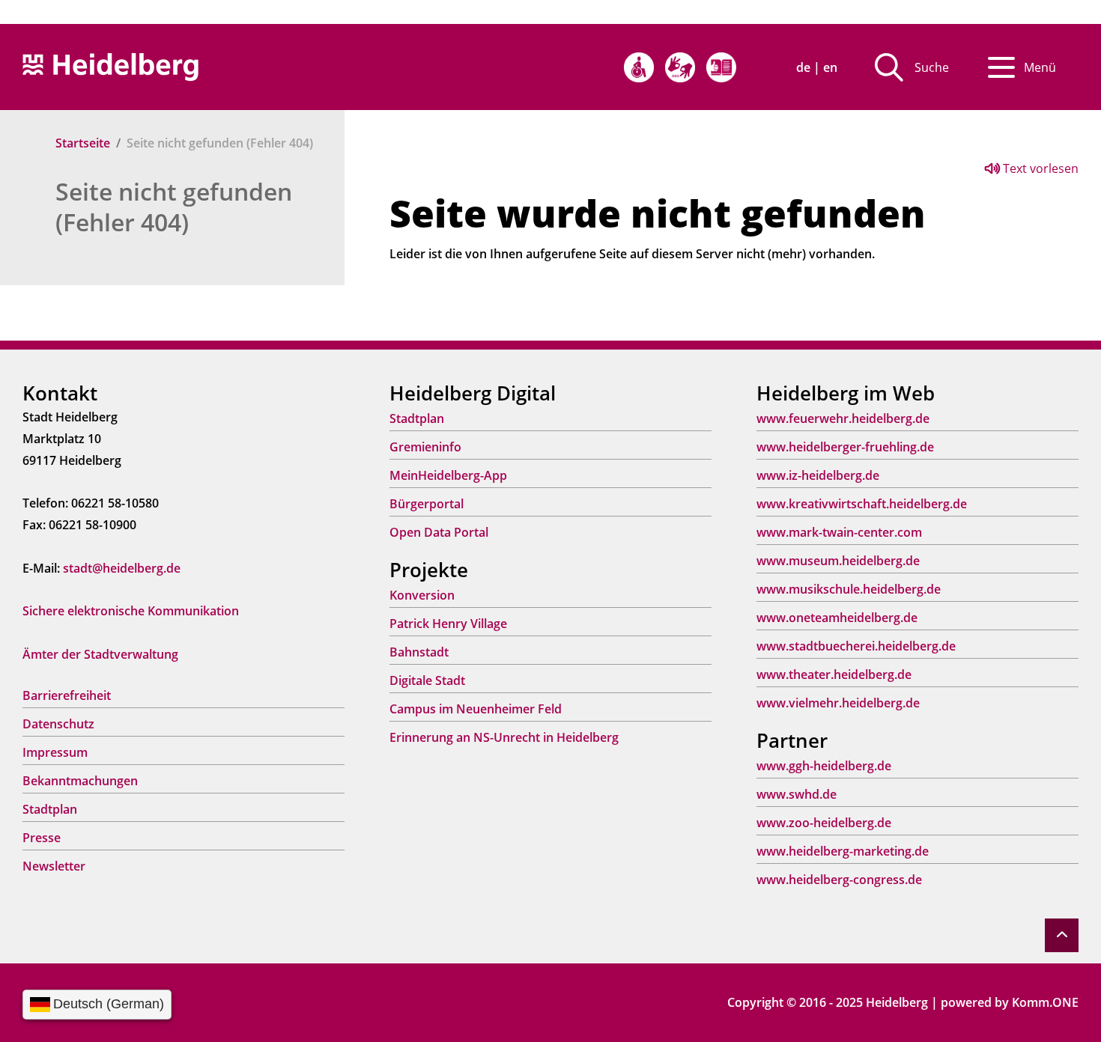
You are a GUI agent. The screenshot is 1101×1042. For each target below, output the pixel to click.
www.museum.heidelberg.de (838, 560)
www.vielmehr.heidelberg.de (838, 703)
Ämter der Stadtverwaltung (100, 654)
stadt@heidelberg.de (122, 568)
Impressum (55, 752)
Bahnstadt (419, 652)
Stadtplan (49, 809)
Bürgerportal (426, 504)
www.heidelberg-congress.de (839, 879)
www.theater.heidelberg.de (834, 674)
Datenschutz (58, 724)
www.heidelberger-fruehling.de (845, 447)
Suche (932, 67)
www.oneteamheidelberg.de (837, 617)
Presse (41, 837)
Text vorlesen (1039, 168)
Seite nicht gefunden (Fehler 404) (173, 206)
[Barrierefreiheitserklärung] (639, 67)
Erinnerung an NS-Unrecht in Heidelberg (504, 737)
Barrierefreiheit (66, 695)
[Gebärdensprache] (680, 67)
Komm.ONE (1045, 1002)
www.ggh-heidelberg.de (823, 766)
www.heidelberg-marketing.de (842, 851)
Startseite (82, 143)
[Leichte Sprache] (721, 67)
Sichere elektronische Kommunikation (130, 611)
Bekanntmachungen (80, 781)
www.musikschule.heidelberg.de (848, 589)
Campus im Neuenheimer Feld (475, 709)
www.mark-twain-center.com (839, 532)
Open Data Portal (438, 532)
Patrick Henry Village (448, 623)
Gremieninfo (425, 447)
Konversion (422, 595)
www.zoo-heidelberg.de (823, 822)
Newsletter (53, 866)
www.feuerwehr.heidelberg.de (842, 418)
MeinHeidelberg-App (448, 475)
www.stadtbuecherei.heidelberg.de (856, 646)
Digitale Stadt (427, 680)
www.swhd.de (796, 794)
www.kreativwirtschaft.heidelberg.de (861, 504)
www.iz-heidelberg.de (817, 475)
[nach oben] (1062, 935)
